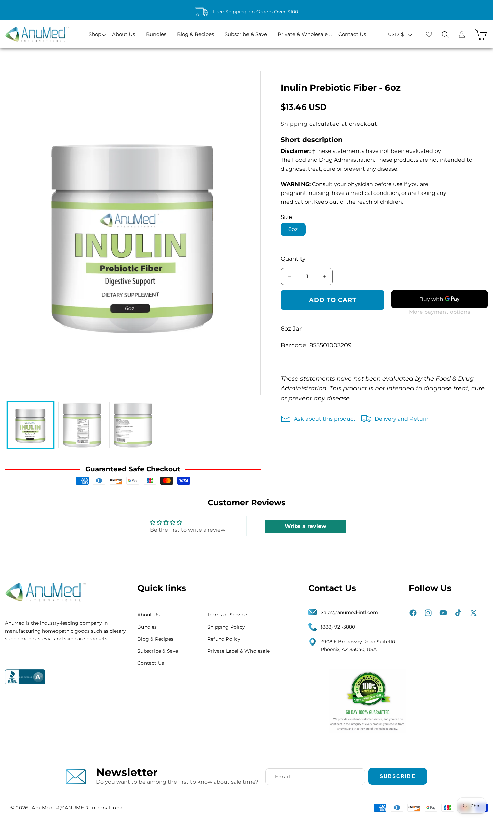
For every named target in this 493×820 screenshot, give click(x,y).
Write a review (305, 526)
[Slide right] (248, 233)
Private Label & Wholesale (238, 651)
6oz (293, 229)
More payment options (439, 312)
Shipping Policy (226, 627)
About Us (148, 615)
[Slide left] (16, 233)
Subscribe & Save (157, 651)
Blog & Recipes (155, 639)
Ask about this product (325, 419)
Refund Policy (224, 639)
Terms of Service (227, 615)
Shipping (294, 124)
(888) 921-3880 (338, 627)
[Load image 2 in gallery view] (81, 425)
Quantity (293, 258)
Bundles (147, 627)
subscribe (398, 776)
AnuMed (42, 808)
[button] (95, 34)
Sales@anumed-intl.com (349, 612)
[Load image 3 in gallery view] (132, 425)
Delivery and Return (402, 419)
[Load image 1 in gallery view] (30, 425)
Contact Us (150, 663)
